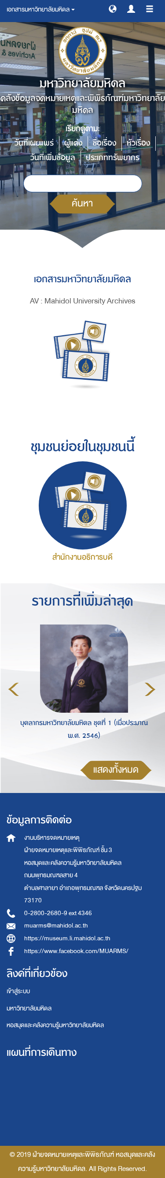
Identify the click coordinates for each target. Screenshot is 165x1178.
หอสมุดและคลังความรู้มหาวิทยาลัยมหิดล (55, 1025)
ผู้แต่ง (73, 143)
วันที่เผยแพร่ (34, 143)
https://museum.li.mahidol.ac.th (67, 938)
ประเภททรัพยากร (112, 158)
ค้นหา (82, 203)
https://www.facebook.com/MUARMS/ (76, 951)
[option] (82, 688)
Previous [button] (13, 689)
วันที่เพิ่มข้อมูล (52, 158)
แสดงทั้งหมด (116, 770)
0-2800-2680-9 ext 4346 (58, 913)
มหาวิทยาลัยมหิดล (29, 1008)
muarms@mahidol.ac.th (56, 925)
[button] (112, 8)
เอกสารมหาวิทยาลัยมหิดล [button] (38, 9)
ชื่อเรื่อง (104, 143)
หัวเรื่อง (138, 143)
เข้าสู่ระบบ (18, 991)
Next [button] (150, 689)
